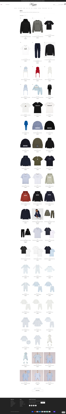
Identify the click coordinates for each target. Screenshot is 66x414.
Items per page (21, 15)
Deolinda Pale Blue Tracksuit (25, 276)
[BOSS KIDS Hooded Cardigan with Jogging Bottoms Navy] (37, 214)
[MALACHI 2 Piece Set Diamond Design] (25, 375)
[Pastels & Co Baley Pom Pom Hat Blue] (25, 72)
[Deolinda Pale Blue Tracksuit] (25, 269)
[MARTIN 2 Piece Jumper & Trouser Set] (49, 358)
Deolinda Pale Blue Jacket (50, 276)
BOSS (25, 149)
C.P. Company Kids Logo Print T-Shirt (25, 59)
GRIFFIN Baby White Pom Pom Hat (50, 347)
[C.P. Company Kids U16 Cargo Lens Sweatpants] (37, 50)
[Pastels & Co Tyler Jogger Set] (37, 287)
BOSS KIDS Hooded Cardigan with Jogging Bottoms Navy (37, 222)
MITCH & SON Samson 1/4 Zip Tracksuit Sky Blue (37, 97)
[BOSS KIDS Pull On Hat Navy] (25, 143)
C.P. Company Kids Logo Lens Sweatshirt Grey (37, 36)
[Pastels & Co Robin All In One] (49, 304)
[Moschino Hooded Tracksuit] (25, 125)
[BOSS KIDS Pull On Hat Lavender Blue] (37, 125)
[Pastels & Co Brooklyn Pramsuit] (25, 322)
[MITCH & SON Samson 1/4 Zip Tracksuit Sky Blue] (37, 90)
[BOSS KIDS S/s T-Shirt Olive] (37, 161)
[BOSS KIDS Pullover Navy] (25, 214)
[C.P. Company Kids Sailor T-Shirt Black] (49, 26)
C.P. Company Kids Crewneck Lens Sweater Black (49, 60)
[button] (25, 16)
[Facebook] (29, 405)
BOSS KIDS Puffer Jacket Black (49, 150)
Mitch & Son (37, 96)
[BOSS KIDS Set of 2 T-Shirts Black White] (25, 251)
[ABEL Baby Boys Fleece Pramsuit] (37, 358)
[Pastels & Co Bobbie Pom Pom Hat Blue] (25, 90)
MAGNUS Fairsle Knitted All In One (50, 383)
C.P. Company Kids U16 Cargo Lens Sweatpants (37, 61)
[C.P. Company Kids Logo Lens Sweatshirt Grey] (37, 26)
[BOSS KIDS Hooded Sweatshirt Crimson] (25, 196)
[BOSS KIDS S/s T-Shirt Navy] (49, 161)
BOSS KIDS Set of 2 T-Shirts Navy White (49, 240)
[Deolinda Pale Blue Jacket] (49, 269)
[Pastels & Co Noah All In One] (37, 340)
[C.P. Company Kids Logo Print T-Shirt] (25, 50)
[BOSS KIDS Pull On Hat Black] (49, 125)
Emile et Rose (49, 346)
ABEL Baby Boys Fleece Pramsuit (37, 365)
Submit (43, 402)
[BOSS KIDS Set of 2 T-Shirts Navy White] (49, 232)
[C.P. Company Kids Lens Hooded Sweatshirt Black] (25, 26)
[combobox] (55, 4)
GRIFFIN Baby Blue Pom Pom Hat (25, 365)
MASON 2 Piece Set (37, 383)
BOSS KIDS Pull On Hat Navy (25, 150)
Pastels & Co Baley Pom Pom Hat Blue (25, 79)
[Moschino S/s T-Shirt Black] (37, 107)
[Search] (56, 4)
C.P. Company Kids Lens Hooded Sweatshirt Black (25, 37)
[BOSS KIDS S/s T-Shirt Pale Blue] (25, 178)
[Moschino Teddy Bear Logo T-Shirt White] (25, 107)
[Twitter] (36, 405)
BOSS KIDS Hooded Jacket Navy (25, 168)
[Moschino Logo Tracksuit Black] (49, 90)
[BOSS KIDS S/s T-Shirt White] (37, 178)
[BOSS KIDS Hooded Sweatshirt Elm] (49, 178)
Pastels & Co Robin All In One (49, 312)
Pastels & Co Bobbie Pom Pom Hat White (49, 79)
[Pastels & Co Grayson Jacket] (37, 322)
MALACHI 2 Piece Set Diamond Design (25, 383)
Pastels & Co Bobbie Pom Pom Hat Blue (25, 97)
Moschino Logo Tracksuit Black (49, 97)
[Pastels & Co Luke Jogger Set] (49, 287)
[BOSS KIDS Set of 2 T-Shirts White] (37, 251)
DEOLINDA (25, 275)
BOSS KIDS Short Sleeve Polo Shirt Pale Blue (38, 240)
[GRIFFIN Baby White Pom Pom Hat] (49, 340)
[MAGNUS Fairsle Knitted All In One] (49, 375)
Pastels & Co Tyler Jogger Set (37, 294)
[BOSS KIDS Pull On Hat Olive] (37, 143)
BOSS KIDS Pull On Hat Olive (37, 150)
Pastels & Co (25, 78)
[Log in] (61, 4)
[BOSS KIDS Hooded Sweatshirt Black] (37, 196)
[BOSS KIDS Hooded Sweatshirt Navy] (49, 196)
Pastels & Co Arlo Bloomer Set (25, 347)
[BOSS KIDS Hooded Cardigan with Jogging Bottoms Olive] (49, 214)
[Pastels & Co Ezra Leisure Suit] (49, 322)
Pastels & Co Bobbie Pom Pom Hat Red (37, 79)
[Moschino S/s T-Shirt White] (49, 107)
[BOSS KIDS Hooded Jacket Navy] (25, 161)
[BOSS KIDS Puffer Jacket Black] (49, 143)
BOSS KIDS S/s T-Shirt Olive (37, 168)
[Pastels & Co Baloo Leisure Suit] (25, 304)
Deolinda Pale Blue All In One (25, 294)
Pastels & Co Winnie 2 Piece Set (37, 312)
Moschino (49, 96)
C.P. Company (25, 35)
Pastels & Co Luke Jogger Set (49, 294)
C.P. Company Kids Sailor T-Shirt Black (49, 35)
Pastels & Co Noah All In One (37, 347)
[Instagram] (31, 405)
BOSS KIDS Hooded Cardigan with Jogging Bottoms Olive (49, 222)
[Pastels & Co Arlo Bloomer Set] (25, 340)
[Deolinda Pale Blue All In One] (25, 287)
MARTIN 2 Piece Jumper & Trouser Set (49, 365)
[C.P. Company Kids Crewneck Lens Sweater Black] (49, 50)
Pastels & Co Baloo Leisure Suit (25, 312)
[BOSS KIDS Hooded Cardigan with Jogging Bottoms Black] (25, 232)
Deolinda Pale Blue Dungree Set (37, 276)
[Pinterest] (33, 405)
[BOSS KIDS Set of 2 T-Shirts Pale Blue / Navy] (49, 251)
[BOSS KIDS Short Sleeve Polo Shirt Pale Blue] (37, 232)
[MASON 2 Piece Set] (37, 375)
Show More (37, 390)
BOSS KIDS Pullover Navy (25, 221)
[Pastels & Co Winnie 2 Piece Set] (37, 304)
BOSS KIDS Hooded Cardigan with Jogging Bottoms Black (25, 240)
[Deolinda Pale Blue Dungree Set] (37, 269)
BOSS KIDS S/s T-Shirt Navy (49, 168)
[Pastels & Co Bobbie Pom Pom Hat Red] (37, 72)
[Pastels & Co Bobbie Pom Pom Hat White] (49, 72)
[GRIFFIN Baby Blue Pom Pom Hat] (25, 358)
